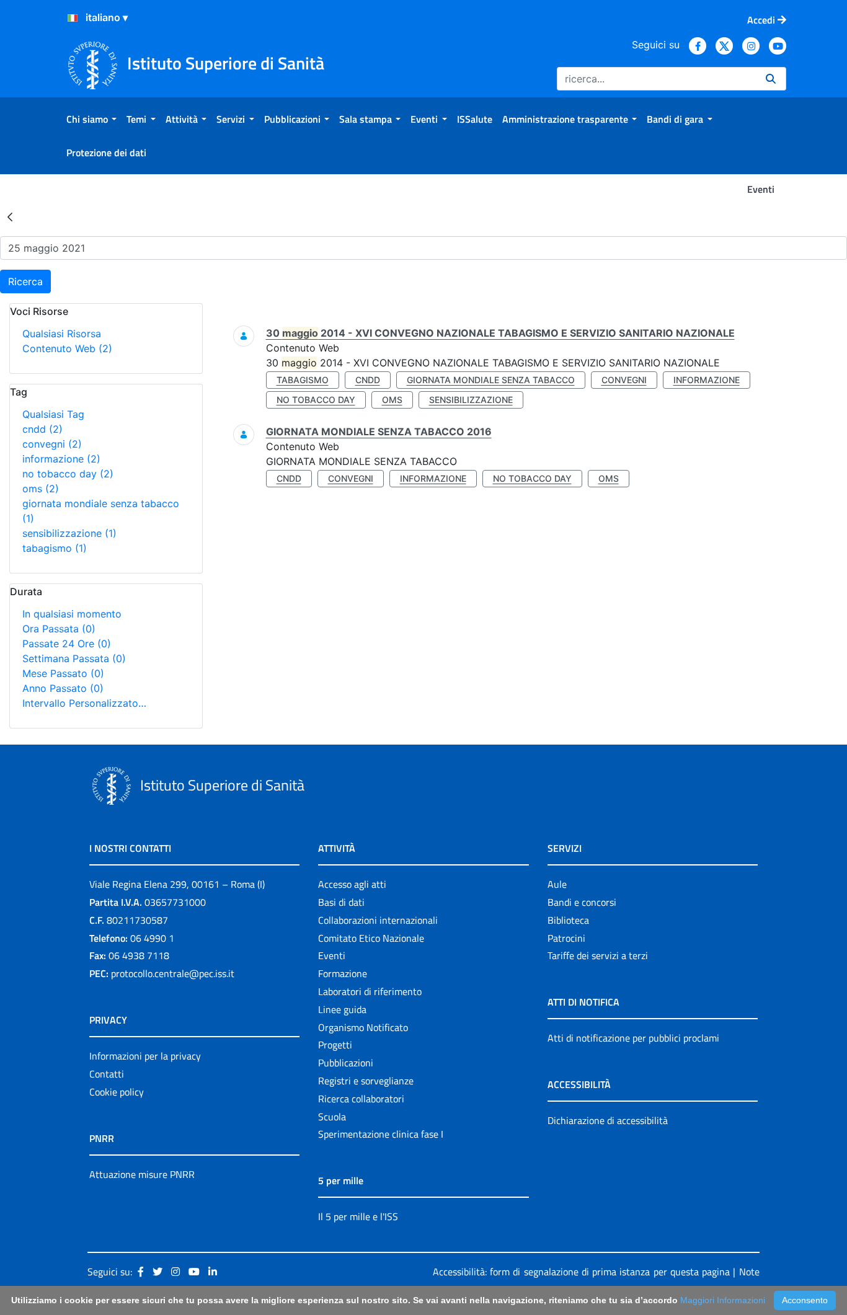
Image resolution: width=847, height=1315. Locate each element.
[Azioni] (72, 18)
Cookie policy (116, 1091)
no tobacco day (67, 473)
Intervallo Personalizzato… (84, 703)
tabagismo (54, 548)
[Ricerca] (771, 79)
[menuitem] (91, 119)
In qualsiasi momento (72, 614)
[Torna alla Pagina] (10, 216)
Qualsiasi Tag (53, 414)
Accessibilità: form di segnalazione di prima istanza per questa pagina (581, 1271)
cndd (42, 429)
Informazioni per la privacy (145, 1055)
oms (40, 488)
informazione (61, 459)
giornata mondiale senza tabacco (491, 379)
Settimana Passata (74, 658)
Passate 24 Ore (66, 643)
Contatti (106, 1073)
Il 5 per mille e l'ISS (358, 1216)
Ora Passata (58, 628)
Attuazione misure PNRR (142, 1174)
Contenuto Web (67, 348)
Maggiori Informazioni (722, 1300)
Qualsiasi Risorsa (61, 333)
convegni (52, 444)
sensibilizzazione (69, 533)
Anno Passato (63, 688)
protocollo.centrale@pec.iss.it (172, 973)
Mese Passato (63, 673)
